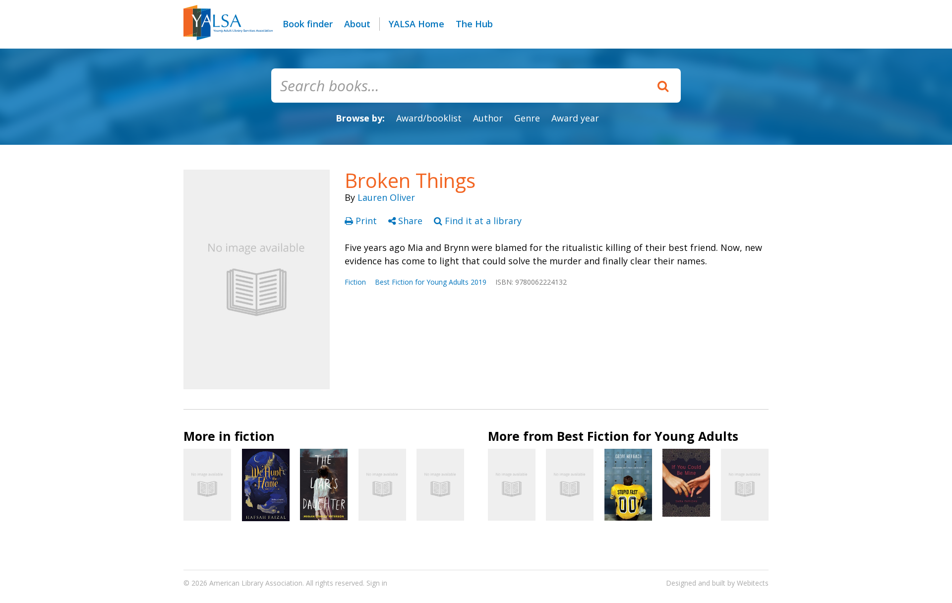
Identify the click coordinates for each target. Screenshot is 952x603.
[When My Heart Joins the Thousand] (440, 484)
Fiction (355, 282)
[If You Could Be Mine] (686, 483)
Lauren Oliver (386, 197)
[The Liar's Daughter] (324, 484)
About (357, 24)
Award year (575, 118)
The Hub (474, 24)
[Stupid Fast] (628, 485)
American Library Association (255, 583)
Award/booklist (429, 118)
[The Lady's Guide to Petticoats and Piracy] (512, 484)
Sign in (376, 583)
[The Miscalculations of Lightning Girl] (382, 484)
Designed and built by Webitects (717, 583)
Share (410, 221)
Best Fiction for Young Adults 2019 (430, 282)
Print (366, 221)
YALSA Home (416, 24)
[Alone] (207, 484)
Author (488, 118)
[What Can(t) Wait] (745, 484)
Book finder (308, 24)
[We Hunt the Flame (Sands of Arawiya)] (266, 485)
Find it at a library (482, 221)
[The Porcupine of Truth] (570, 484)
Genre (527, 118)
